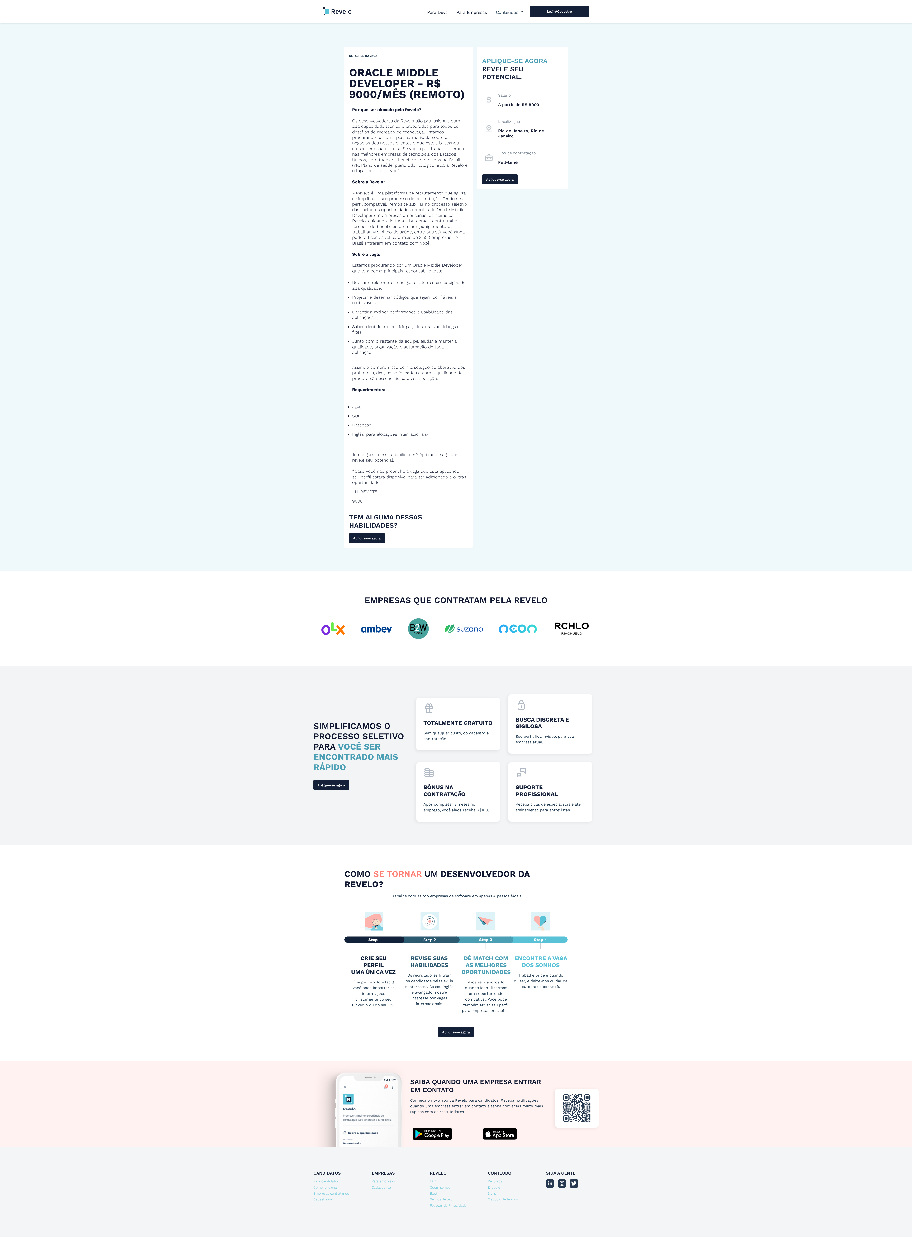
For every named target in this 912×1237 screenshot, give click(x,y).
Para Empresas (471, 12)
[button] (510, 12)
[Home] (337, 8)
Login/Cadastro (559, 11)
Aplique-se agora (367, 538)
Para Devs (437, 12)
